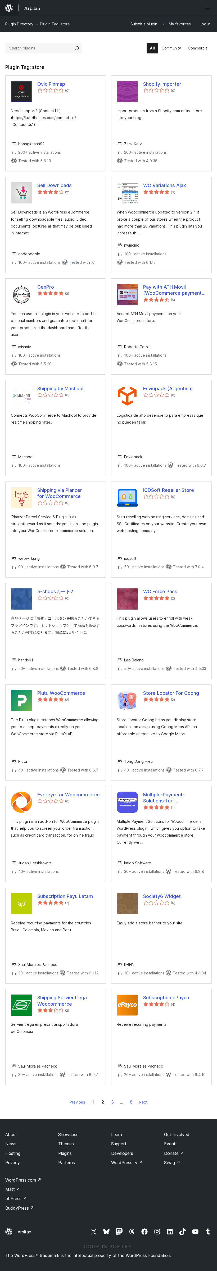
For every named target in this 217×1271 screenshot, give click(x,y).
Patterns (66, 1162)
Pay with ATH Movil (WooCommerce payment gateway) (172, 290)
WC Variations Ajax (164, 185)
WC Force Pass (160, 591)
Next (143, 1102)
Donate (174, 1153)
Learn (116, 1134)
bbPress (16, 1198)
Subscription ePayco (166, 997)
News (10, 1143)
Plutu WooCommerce (61, 693)
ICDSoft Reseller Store (168, 490)
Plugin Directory (19, 24)
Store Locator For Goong (171, 693)
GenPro (45, 287)
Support (118, 1143)
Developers (122, 1153)
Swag (172, 1162)
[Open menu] (208, 8)
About (11, 1134)
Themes (66, 1143)
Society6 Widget (162, 896)
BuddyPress (19, 1208)
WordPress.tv (127, 1162)
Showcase (68, 1134)
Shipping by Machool (60, 388)
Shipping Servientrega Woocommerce (62, 1000)
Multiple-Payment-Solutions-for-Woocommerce (164, 798)
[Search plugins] (77, 48)
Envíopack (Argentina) (168, 388)
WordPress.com (23, 1180)
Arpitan (24, 1231)
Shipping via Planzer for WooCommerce (59, 493)
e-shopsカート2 (55, 591)
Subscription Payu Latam (65, 896)
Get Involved (176, 1134)
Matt (12, 1189)
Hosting (12, 1153)
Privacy (12, 1162)
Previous (77, 1102)
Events (171, 1143)
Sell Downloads (54, 185)
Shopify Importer (162, 84)
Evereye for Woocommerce (68, 794)
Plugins (65, 1153)
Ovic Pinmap (51, 84)
